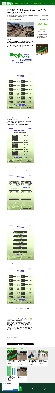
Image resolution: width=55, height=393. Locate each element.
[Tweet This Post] (42, 19)
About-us (23, 388)
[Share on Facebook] (40, 19)
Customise (5, 389)
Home (2, 0)
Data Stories (45, 3)
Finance (21, 3)
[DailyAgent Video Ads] (20, 66)
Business (39, 3)
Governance (26, 3)
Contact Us (26, 388)
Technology (31, 7)
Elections (16, 3)
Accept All (15, 389)
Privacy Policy (31, 388)
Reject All (10, 389)
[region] (10, 386)
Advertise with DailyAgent (10, 0)
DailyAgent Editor (12, 19)
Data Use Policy (35, 388)
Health (31, 3)
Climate (35, 3)
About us (5, 0)
